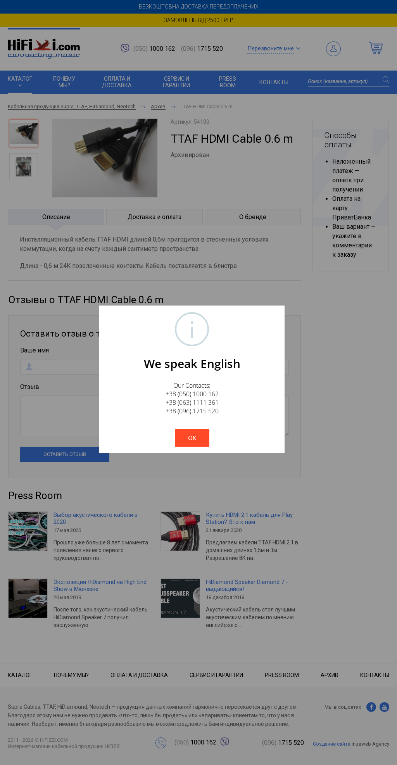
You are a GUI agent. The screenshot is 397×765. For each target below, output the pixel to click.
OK (192, 438)
